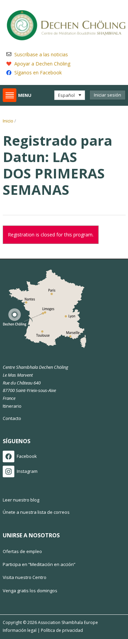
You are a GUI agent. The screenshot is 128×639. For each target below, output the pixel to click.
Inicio (8, 121)
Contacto (12, 418)
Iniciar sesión (107, 95)
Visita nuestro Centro (24, 577)
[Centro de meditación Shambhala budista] (66, 24)
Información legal (20, 630)
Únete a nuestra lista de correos (36, 512)
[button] (69, 95)
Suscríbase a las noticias (41, 54)
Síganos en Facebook (38, 72)
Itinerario (12, 406)
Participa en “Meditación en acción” (39, 564)
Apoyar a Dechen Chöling (42, 63)
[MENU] (9, 95)
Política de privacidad (62, 630)
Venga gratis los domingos (30, 590)
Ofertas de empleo (22, 551)
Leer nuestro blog (21, 500)
